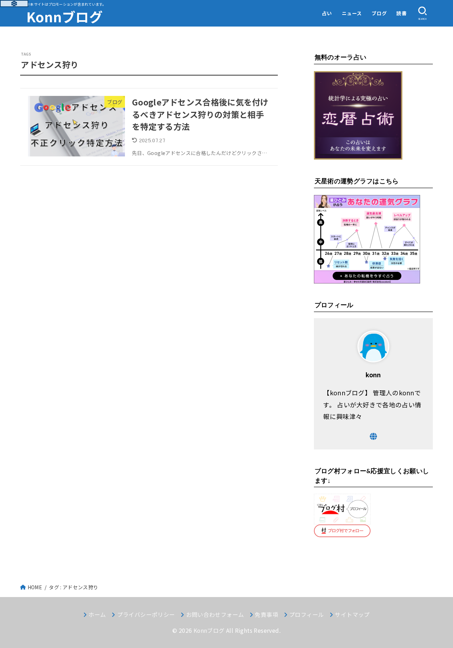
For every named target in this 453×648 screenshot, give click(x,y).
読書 (401, 13)
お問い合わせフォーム (215, 614)
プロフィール (306, 614)
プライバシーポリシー (146, 614)
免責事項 (266, 614)
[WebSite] (373, 436)
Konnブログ (65, 16)
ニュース (352, 13)
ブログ (379, 13)
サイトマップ (352, 614)
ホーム (97, 614)
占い (327, 13)
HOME (35, 587)
